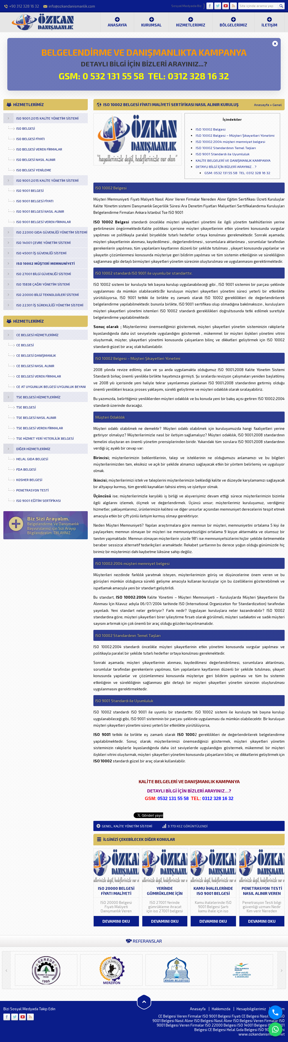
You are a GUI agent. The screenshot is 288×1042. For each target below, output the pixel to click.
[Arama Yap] (281, 6)
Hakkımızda (221, 1009)
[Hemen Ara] (275, 1012)
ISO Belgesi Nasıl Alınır (213, 1020)
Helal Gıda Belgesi (242, 1029)
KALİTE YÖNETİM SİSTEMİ (133, 826)
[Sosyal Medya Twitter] (217, 6)
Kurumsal (151, 25)
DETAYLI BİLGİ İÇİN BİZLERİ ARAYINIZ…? (226, 167)
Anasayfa (117, 25)
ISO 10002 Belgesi (211, 129)
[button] (275, 43)
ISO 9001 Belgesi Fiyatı (221, 1016)
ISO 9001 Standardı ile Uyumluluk (222, 154)
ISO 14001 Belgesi (252, 1025)
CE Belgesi (217, 1029)
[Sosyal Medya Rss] (233, 6)
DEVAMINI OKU (116, 921)
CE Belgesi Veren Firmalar (180, 1016)
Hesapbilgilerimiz (251, 1009)
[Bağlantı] (6, 1017)
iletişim (269, 25)
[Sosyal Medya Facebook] (209, 6)
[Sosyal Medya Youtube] (225, 6)
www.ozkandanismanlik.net (261, 1034)
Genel (277, 105)
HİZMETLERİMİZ (190, 25)
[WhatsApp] (275, 1029)
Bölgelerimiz (233, 25)
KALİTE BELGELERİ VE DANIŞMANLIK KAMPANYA (233, 160)
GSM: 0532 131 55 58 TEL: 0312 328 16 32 (237, 173)
